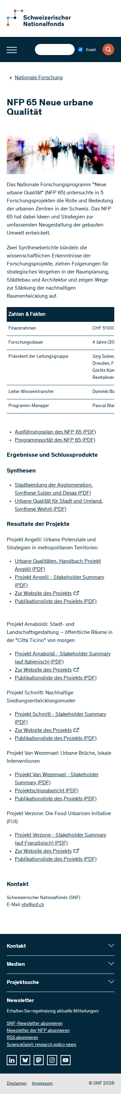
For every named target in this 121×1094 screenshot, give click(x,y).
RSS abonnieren (22, 1038)
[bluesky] (25, 1060)
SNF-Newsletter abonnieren (35, 1024)
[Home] (44, 25)
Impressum (42, 1084)
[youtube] (66, 1060)
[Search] (108, 49)
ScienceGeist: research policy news (41, 1045)
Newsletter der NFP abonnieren (38, 1031)
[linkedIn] (12, 1060)
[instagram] (52, 1060)
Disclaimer (17, 1084)
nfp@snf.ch (33, 905)
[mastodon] (39, 1060)
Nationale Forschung (39, 78)
